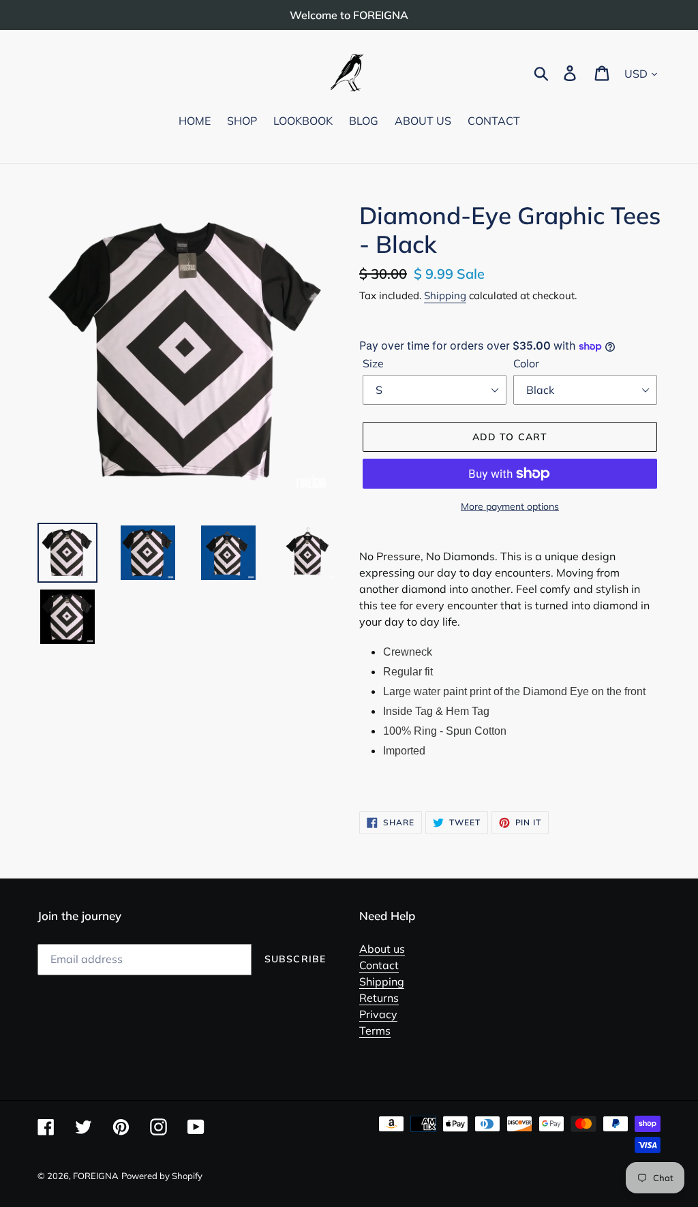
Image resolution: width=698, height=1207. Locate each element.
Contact (379, 965)
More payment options (510, 506)
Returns (379, 998)
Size (373, 363)
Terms (375, 1030)
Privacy (378, 1014)
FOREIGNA (96, 1175)
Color (526, 363)
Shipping (445, 295)
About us (382, 949)
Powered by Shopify (161, 1175)
